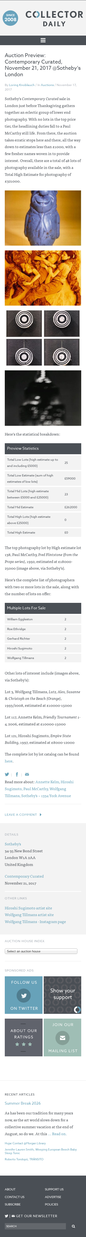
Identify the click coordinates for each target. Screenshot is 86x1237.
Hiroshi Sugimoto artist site (28, 908)
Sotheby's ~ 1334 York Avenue (46, 795)
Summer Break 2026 (23, 1103)
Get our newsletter (34, 1216)
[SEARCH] (73, 1226)
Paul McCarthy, (36, 788)
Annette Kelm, (48, 781)
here (8, 761)
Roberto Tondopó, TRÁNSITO (24, 1159)
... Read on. (57, 1133)
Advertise (53, 1197)
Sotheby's (13, 844)
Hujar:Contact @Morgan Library (25, 1143)
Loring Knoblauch (22, 85)
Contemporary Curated (24, 876)
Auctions (47, 85)
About (10, 1189)
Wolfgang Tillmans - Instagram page (35, 921)
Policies (51, 1204)
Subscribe (13, 1204)
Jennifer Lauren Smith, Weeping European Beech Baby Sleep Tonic (41, 1151)
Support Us (54, 1189)
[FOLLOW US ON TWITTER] (6, 1216)
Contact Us (14, 1197)
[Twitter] (7, 774)
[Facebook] (17, 774)
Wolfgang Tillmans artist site (29, 914)
